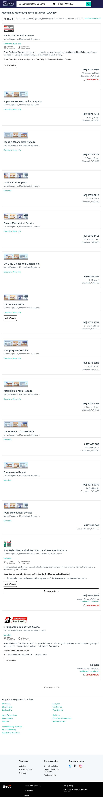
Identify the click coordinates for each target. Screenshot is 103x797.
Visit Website (10, 65)
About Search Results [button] (92, 19)
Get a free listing (51, 766)
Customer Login (26, 769)
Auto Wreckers (59, 721)
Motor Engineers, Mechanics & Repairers (22, 39)
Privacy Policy (68, 786)
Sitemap (22, 773)
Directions (8, 44)
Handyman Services (11, 733)
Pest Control (58, 710)
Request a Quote (51, 591)
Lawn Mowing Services (12, 726)
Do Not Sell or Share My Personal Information (75, 790)
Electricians (7, 707)
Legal (26, 795)
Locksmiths (7, 710)
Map (9, 19)
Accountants (7, 718)
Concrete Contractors (62, 718)
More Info (17, 44)
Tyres (43, 630)
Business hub (50, 775)
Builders (56, 715)
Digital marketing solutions (51, 770)
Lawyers (56, 704)
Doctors (5, 721)
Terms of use (29, 791)
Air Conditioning (9, 730)
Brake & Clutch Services (51, 554)
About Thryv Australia (32, 786)
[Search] (88, 4)
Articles (22, 766)
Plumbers (6, 704)
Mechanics (57, 707)
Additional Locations (89, 602)
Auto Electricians (9, 715)
